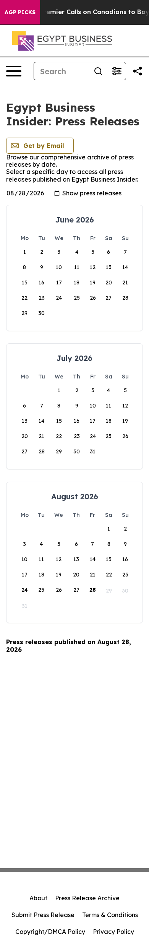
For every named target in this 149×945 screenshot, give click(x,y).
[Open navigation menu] (13, 71)
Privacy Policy (113, 931)
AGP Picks (20, 12)
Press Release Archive (87, 898)
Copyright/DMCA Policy (50, 931)
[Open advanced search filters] (116, 71)
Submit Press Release (42, 915)
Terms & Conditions (110, 915)
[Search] (98, 71)
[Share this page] (137, 71)
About (38, 898)
